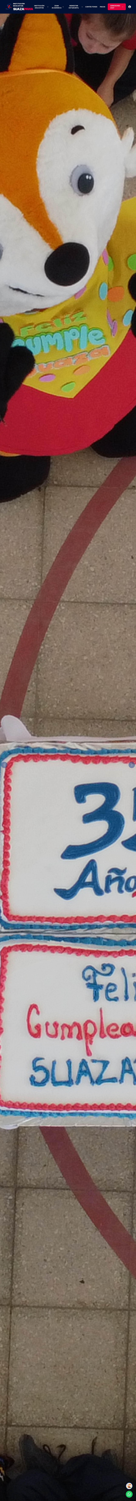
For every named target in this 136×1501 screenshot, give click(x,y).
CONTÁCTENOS (91, 7)
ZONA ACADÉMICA (56, 7)
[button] (132, 765)
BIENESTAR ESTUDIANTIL (74, 7)
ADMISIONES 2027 (115, 7)
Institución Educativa (39, 7)
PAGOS (102, 7)
